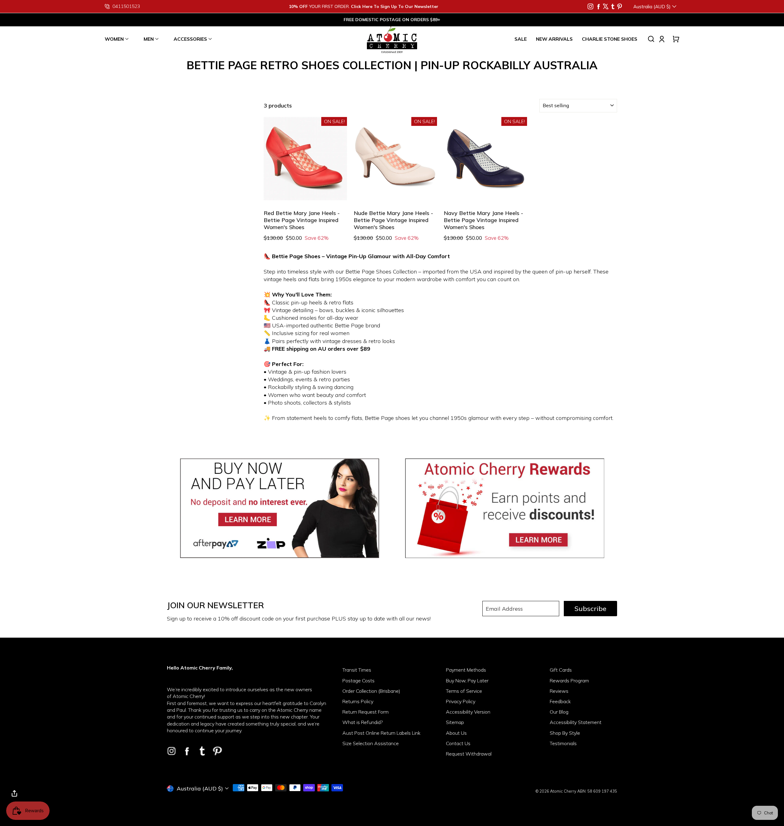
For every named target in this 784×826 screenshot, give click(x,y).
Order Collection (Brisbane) (371, 691)
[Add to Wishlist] (336, 191)
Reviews (559, 691)
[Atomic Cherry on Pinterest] (619, 6)
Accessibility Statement (575, 722)
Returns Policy (357, 701)
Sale (520, 39)
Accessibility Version (468, 712)
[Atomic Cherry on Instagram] (590, 6)
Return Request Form (365, 712)
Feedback (560, 701)
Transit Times (356, 670)
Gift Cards (561, 670)
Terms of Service (464, 691)
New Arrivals (554, 39)
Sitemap (455, 722)
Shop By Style (565, 733)
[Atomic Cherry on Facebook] (598, 6)
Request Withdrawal (469, 754)
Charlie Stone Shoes (609, 39)
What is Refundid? (362, 722)
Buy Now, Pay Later (467, 680)
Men (149, 39)
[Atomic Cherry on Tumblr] (613, 6)
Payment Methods (466, 670)
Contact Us (458, 743)
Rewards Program (569, 680)
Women (114, 39)
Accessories (190, 39)
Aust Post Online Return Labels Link (381, 733)
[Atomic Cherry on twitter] (606, 6)
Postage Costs (358, 680)
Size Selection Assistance (370, 743)
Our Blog (559, 712)
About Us (456, 733)
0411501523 (126, 6)
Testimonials (563, 743)
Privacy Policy (460, 701)
